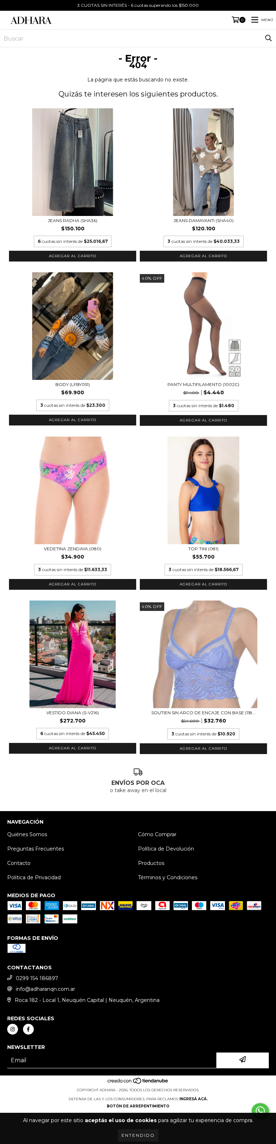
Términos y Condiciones (167, 877)
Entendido (138, 1135)
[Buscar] (268, 38)
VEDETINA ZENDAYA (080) (72, 548)
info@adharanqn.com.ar (45, 989)
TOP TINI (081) (203, 548)
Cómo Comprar (157, 834)
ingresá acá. (193, 1099)
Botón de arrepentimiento (138, 1106)
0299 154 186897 (37, 978)
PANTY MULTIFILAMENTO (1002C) (203, 384)
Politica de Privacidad (34, 877)
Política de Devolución (166, 849)
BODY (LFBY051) (72, 384)
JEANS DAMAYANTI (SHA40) (204, 220)
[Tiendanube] (138, 1083)
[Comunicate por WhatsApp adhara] (260, 1111)
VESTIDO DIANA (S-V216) (72, 712)
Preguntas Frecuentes (35, 849)
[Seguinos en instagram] (12, 1029)
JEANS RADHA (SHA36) (72, 220)
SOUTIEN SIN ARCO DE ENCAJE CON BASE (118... (203, 712)
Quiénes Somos (27, 834)
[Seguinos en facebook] (28, 1029)
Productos (151, 863)
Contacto (19, 863)
